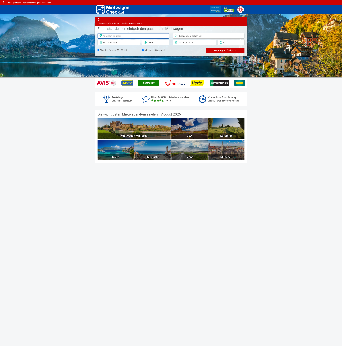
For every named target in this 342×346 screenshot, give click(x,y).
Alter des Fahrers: (111, 50)
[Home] (112, 10)
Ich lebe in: (154, 50)
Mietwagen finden (224, 50)
